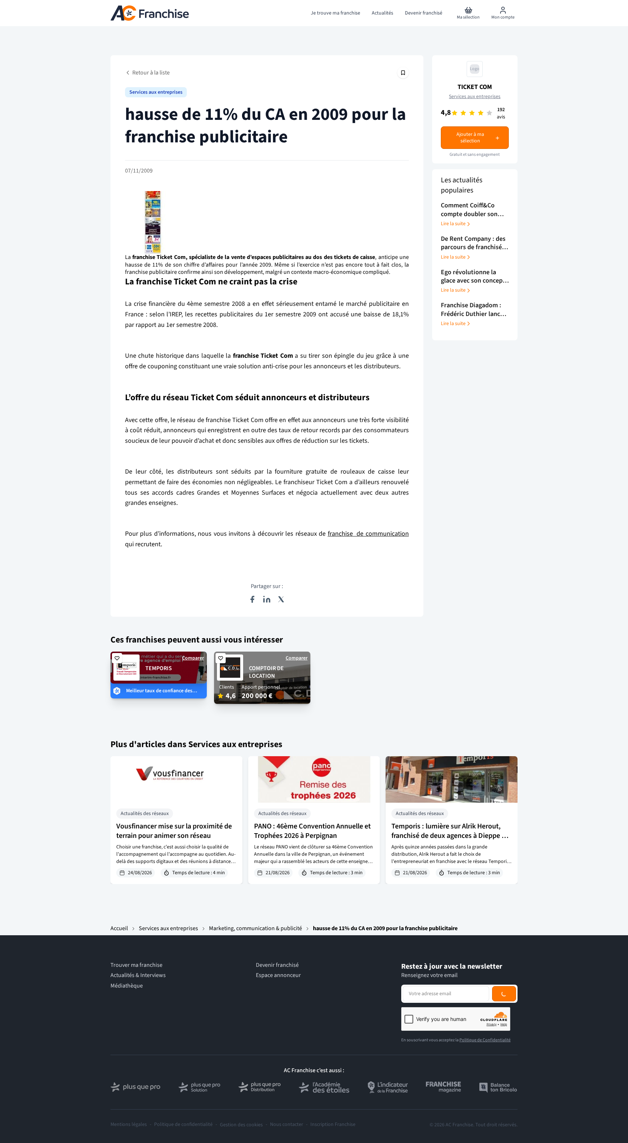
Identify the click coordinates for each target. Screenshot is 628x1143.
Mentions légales (128, 1124)
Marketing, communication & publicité (255, 928)
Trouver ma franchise (136, 965)
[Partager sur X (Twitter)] (281, 599)
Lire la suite (453, 224)
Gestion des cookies (241, 1124)
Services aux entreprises (155, 92)
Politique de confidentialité (183, 1124)
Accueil (119, 928)
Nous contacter (286, 1124)
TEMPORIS (158, 668)
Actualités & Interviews (138, 975)
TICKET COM (475, 87)
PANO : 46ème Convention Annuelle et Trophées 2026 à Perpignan (312, 831)
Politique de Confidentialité (485, 1040)
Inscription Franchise (332, 1124)
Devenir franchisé (277, 965)
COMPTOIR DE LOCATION (266, 672)
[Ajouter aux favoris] (117, 658)
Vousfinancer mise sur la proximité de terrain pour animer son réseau (174, 831)
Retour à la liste (151, 73)
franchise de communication (368, 533)
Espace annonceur (278, 975)
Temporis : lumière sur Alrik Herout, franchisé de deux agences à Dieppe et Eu (449, 835)
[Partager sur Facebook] (252, 599)
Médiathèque (126, 986)
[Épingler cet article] (403, 72)
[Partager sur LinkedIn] (267, 599)
